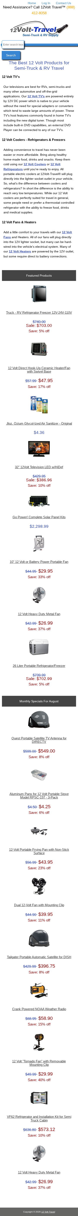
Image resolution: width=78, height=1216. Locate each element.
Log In (46, 3)
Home (32, 3)
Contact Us (63, 3)
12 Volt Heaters (20, 251)
